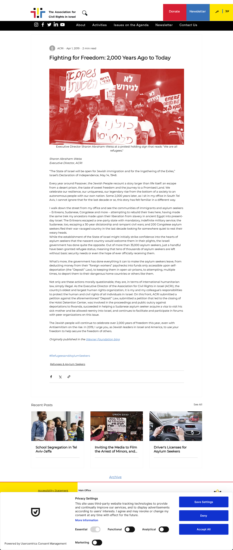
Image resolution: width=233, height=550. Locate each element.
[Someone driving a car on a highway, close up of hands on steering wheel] (175, 426)
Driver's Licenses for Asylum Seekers (170, 449)
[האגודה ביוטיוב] (62, 24)
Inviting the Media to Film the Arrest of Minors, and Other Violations (116, 449)
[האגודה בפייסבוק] (43, 24)
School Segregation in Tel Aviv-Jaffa (56, 449)
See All (198, 404)
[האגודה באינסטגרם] (36, 24)
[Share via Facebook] (51, 376)
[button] (85, 13)
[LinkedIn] (56, 24)
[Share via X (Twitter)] (60, 376)
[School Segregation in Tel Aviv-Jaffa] (57, 426)
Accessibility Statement (53, 490)
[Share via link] (69, 376)
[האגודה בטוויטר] (49, 24)
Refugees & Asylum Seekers (67, 364)
